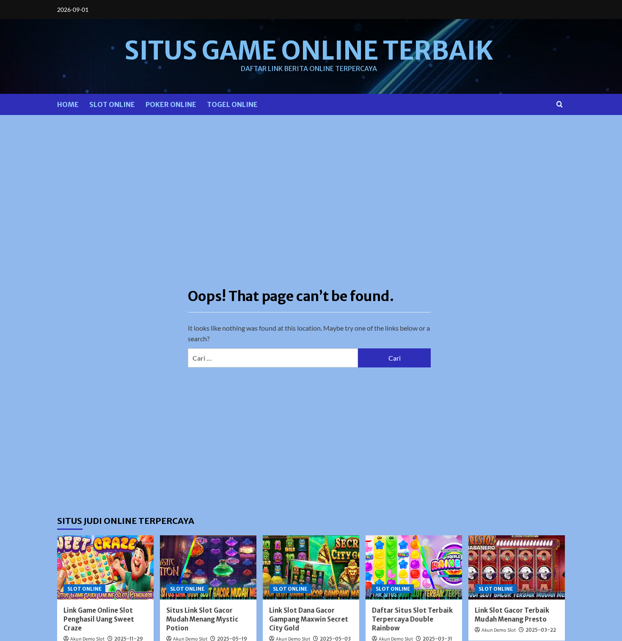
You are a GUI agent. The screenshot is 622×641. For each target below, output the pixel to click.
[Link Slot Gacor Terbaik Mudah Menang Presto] (516, 567)
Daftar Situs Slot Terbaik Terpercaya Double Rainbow (412, 619)
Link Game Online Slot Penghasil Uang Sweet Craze (98, 619)
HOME (68, 104)
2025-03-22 (541, 630)
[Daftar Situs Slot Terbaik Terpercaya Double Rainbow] (414, 567)
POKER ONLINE (171, 104)
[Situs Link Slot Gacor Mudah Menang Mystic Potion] (208, 567)
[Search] (559, 104)
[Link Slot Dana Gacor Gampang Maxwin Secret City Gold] (311, 567)
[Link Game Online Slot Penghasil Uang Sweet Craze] (105, 567)
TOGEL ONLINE (232, 104)
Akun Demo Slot (499, 630)
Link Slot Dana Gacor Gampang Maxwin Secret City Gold (308, 619)
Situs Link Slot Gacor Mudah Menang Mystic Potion (202, 619)
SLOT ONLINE (112, 104)
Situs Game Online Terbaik (308, 50)
